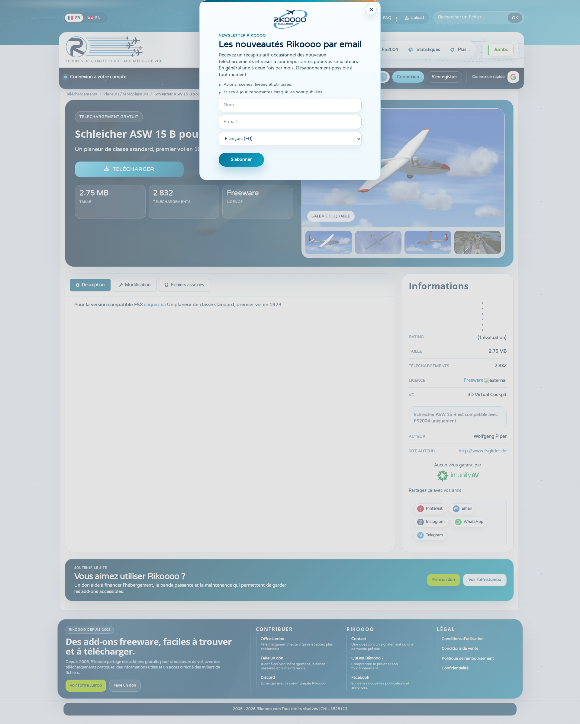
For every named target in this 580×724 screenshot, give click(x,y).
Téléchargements (81, 94)
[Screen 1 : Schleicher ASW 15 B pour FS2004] (403, 168)
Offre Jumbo (297, 643)
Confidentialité (455, 668)
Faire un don (443, 579)
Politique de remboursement (468, 658)
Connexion (408, 76)
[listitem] (429, 508)
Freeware (243, 193)
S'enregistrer (444, 76)
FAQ (387, 17)
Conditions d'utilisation (463, 638)
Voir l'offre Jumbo (485, 579)
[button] (513, 77)
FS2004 (390, 49)
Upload (417, 17)
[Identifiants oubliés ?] (382, 77)
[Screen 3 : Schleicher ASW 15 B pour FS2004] (427, 242)
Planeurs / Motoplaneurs (126, 94)
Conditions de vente (460, 648)
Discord (294, 680)
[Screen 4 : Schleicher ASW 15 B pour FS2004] (477, 242)
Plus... (464, 49)
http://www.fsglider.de (483, 450)
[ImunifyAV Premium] (457, 475)
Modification (138, 284)
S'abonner (241, 159)
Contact (382, 643)
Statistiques (428, 49)
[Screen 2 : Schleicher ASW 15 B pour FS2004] (378, 242)
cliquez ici (155, 304)
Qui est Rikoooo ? (374, 663)
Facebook (380, 682)
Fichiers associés (187, 284)
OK (515, 17)
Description (93, 284)
